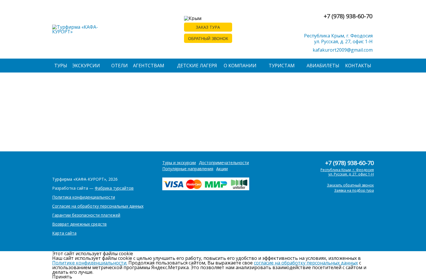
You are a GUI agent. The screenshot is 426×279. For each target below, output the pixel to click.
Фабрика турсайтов (114, 188)
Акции (222, 168)
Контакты (358, 65)
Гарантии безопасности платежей (86, 215)
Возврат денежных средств (79, 224)
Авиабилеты (323, 65)
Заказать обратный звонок (350, 185)
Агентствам (148, 65)
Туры (60, 65)
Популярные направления (187, 168)
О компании (240, 65)
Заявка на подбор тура (354, 190)
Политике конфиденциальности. (89, 263)
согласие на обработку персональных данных (306, 263)
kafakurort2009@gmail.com (343, 50)
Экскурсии (86, 65)
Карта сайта (64, 233)
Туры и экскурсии (179, 162)
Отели (119, 65)
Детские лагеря (197, 65)
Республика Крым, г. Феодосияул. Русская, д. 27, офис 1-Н (338, 38)
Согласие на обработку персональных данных (97, 206)
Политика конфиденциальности (83, 197)
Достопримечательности (224, 162)
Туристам (282, 65)
